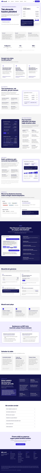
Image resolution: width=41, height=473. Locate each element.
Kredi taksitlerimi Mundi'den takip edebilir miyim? (20, 420)
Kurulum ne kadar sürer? (20, 423)
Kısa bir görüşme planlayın (6, 19)
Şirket (25, 1)
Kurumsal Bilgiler (36, 457)
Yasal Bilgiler (35, 458)
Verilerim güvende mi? (20, 426)
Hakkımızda (35, 453)
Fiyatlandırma (17, 1)
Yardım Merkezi (28, 457)
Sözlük (26, 453)
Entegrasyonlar (12, 457)
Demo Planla (37, 1)
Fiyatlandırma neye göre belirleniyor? (20, 417)
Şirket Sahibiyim (20, 459)
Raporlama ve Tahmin (13, 458)
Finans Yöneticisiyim (20, 460)
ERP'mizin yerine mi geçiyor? (20, 414)
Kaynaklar (21, 1)
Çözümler (12, 1)
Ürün (8, 1)
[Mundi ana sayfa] (4, 1)
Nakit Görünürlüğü (12, 453)
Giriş (33, 1)
